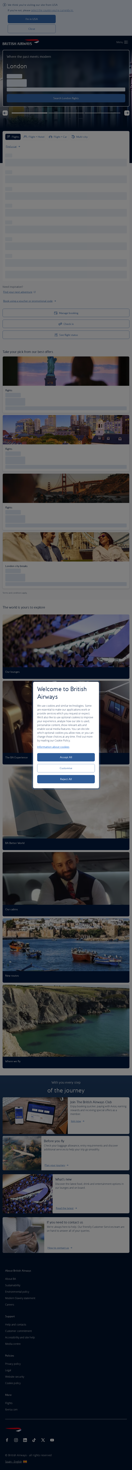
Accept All (66, 757)
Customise (66, 768)
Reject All (66, 779)
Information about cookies (53, 747)
